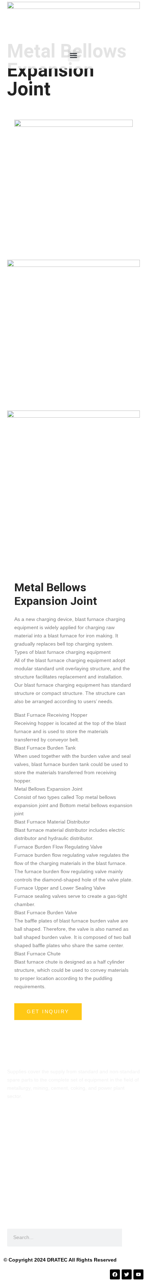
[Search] (131, 1238)
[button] (74, 55)
